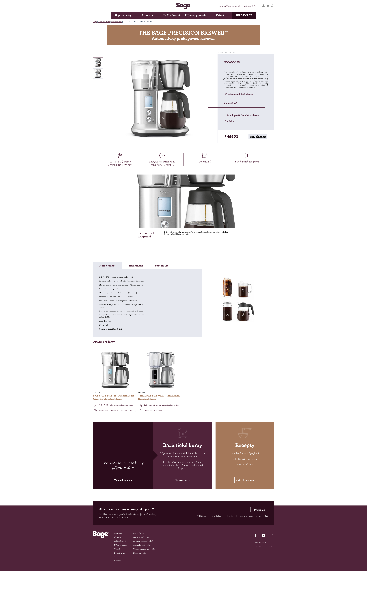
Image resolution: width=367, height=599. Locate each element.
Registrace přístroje (141, 537)
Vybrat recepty (245, 480)
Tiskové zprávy (120, 557)
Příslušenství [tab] (135, 265)
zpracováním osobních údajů (255, 516)
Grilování (147, 15)
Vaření (220, 15)
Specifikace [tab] (161, 265)
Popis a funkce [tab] (107, 265)
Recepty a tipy (120, 553)
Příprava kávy (123, 15)
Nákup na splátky (140, 553)
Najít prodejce (249, 5)
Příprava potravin (195, 15)
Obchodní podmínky (141, 545)
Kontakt (117, 561)
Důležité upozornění (229, 5)
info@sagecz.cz (259, 542)
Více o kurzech (123, 480)
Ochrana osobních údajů (143, 541)
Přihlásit (259, 509)
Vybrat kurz (182, 480)
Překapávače (116, 21)
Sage (95, 21)
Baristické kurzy (139, 533)
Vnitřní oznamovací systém (144, 549)
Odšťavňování (171, 15)
